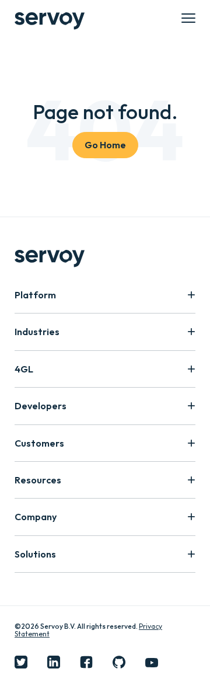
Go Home (105, 145)
